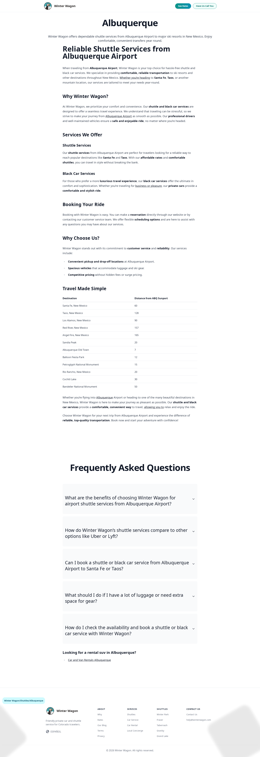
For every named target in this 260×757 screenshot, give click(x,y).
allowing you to (154, 407)
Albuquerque (104, 397)
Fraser (160, 719)
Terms (101, 730)
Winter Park (163, 714)
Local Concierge (135, 730)
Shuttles (24, 700)
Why (100, 714)
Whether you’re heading (135, 77)
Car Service (132, 719)
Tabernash (162, 725)
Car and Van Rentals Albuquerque (89, 660)
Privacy (101, 736)
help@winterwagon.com (198, 719)
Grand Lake (162, 736)
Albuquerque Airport (118, 116)
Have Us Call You (205, 6)
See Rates (183, 6)
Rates (100, 719)
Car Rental (132, 725)
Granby (160, 730)
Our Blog (102, 725)
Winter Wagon (11, 700)
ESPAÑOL (56, 731)
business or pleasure (148, 186)
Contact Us (191, 714)
